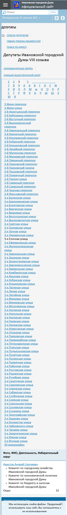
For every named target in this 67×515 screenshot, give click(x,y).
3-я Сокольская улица (18, 403)
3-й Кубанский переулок (19, 141)
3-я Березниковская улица (21, 201)
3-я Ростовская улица (17, 370)
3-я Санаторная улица (18, 381)
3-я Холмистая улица (17, 422)
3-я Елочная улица (16, 239)
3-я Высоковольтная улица (21, 220)
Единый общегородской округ (22, 75)
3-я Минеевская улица (18, 302)
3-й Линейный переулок (19, 149)
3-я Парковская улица (18, 336)
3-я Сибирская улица (17, 392)
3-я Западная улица (16, 257)
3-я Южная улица (15, 437)
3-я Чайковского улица (18, 426)
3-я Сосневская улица (18, 407)
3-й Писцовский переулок (20, 171)
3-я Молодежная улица (19, 306)
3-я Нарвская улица (16, 321)
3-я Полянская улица (17, 358)
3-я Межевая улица (16, 298)
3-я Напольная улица (17, 313)
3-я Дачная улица (15, 231)
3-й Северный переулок (19, 182)
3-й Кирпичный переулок (20, 134)
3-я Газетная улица (16, 224)
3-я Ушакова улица (16, 418)
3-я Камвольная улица (18, 269)
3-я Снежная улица (16, 399)
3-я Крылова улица (16, 276)
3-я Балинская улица (17, 197)
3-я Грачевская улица (17, 227)
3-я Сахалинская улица (18, 385)
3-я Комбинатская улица (20, 272)
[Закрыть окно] (61, 504)
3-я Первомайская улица (20, 340)
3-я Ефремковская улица (20, 242)
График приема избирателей (24, 41)
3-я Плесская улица (16, 347)
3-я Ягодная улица (16, 441)
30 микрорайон (14, 444)
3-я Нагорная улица (16, 310)
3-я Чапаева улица (16, 429)
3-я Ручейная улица (16, 377)
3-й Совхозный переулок (20, 186)
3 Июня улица (13, 108)
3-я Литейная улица (16, 295)
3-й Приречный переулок (20, 175)
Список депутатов (17, 35)
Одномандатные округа (18, 68)
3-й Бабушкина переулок (20, 115)
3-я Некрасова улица (17, 325)
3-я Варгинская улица (18, 209)
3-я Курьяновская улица (19, 283)
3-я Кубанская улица (17, 280)
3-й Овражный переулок (20, 160)
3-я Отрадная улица (16, 332)
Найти (53, 12)
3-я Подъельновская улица (21, 351)
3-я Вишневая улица (17, 212)
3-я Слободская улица (18, 396)
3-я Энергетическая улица (20, 433)
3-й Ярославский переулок (21, 194)
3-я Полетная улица (16, 355)
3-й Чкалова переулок (18, 190)
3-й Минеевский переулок (21, 156)
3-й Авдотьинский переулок (22, 111)
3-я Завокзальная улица (19, 254)
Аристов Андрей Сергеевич (20, 464)
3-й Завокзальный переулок (22, 130)
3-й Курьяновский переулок (22, 145)
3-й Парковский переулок (20, 164)
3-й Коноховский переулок (21, 138)
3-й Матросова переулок (20, 152)
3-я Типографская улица (19, 414)
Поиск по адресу (17, 47)
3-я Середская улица (17, 388)
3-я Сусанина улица (16, 411)
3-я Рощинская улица (17, 373)
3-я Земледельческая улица (22, 265)
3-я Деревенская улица (19, 235)
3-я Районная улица (16, 366)
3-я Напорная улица (17, 317)
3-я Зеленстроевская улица (21, 261)
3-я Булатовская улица (18, 205)
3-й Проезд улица (15, 179)
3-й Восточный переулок (20, 119)
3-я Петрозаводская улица (21, 343)
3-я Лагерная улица (16, 287)
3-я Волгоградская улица (20, 216)
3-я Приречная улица (17, 362)
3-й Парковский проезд (19, 167)
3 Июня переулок (15, 104)
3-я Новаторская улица (19, 328)
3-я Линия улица (14, 291)
